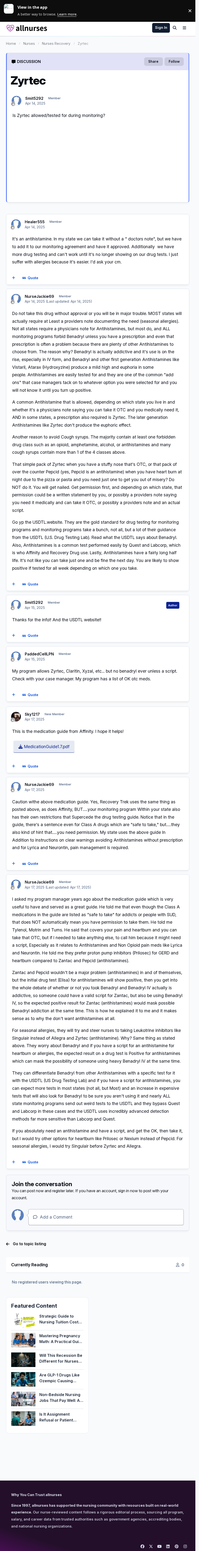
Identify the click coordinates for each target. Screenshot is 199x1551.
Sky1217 (32, 714)
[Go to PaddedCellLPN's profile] (16, 656)
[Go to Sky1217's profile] (16, 717)
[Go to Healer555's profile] (16, 224)
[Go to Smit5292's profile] (16, 101)
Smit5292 (34, 98)
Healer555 (35, 221)
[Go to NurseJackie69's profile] (16, 299)
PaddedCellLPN (39, 654)
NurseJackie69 (39, 296)
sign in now (128, 1190)
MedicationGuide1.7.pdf (46, 746)
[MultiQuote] (13, 278)
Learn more (10, 10)
